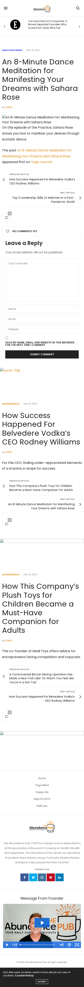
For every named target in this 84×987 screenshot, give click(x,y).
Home (42, 778)
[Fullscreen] (77, 945)
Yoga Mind (42, 785)
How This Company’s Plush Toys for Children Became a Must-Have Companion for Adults (40, 608)
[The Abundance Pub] (42, 8)
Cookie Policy (24, 975)
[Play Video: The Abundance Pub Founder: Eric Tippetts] (42, 923)
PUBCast (42, 806)
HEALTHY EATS (42, 799)
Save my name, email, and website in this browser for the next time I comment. (39, 343)
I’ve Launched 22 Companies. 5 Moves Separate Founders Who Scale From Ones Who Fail (47, 25)
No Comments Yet (24, 231)
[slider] (38, 945)
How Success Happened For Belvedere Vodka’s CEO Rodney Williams (41, 428)
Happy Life (42, 792)
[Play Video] (7, 945)
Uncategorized (12, 50)
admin (8, 107)
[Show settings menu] (69, 945)
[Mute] (61, 945)
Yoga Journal (41, 162)
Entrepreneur (10, 404)
